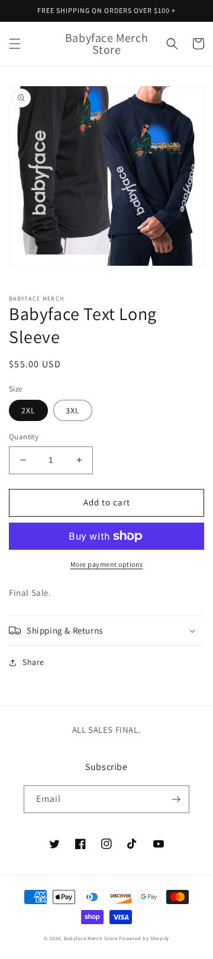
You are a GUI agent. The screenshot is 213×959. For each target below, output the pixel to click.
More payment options (106, 564)
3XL (73, 410)
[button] (15, 44)
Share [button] (33, 662)
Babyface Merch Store (91, 938)
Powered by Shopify (144, 938)
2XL (28, 410)
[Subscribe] (176, 799)
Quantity (23, 437)
